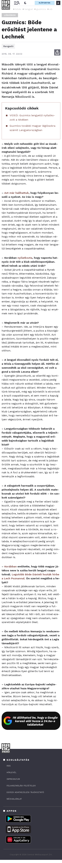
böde (18, 9)
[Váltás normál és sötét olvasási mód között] (25, 3)
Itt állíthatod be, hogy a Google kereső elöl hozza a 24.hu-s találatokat (35, 721)
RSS (9, 766)
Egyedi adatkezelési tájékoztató (25, 792)
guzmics (41, 9)
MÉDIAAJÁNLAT (14, 799)
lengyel (29, 9)
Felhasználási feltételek (21, 786)
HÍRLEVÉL (11, 772)
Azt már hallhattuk (16, 192)
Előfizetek (44, 3)
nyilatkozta (25, 257)
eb (50, 9)
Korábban (10, 566)
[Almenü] (16, 3)
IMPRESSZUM (13, 779)
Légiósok (10, 15)
